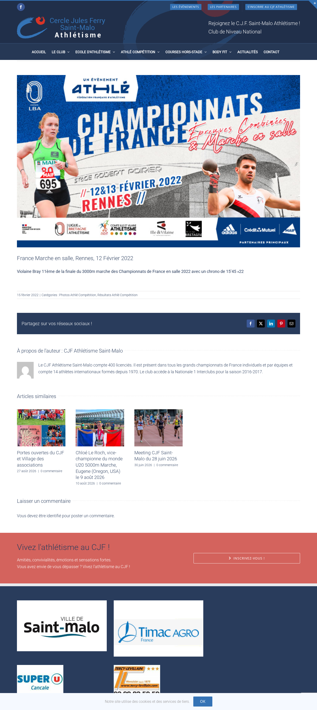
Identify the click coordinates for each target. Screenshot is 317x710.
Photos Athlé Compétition (77, 295)
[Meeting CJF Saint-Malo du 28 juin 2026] (158, 411)
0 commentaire (51, 471)
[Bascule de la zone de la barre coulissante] (313, 5)
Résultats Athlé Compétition (117, 295)
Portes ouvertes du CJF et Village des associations (40, 459)
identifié (54, 515)
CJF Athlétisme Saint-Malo (93, 351)
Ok (203, 701)
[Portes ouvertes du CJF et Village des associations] (41, 411)
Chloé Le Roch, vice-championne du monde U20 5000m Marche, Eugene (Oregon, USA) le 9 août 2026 (99, 465)
